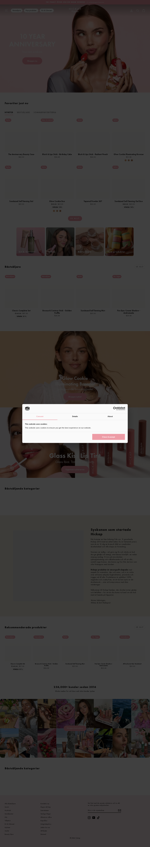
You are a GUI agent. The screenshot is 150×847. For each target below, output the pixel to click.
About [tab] (110, 416)
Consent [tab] (39, 416)
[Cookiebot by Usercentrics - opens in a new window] (115, 408)
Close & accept (108, 437)
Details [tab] (75, 416)
